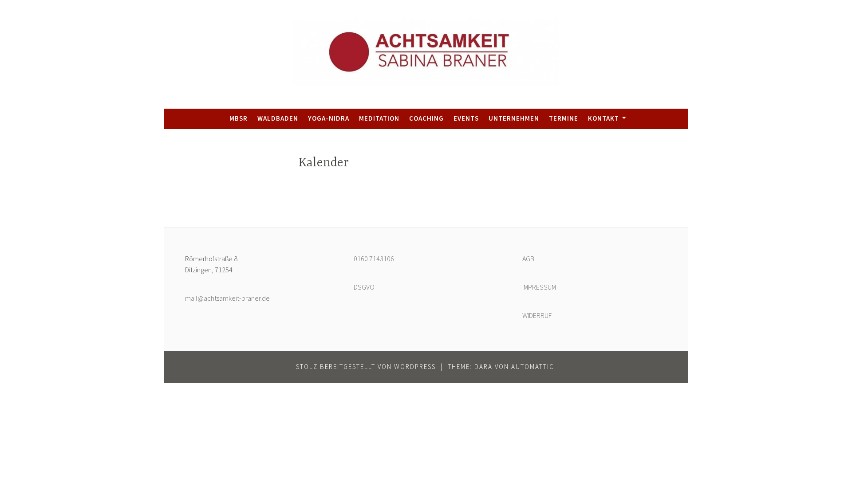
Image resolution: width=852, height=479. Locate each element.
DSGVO (364, 287)
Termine (563, 118)
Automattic (532, 366)
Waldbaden (277, 118)
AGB (528, 258)
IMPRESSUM (539, 287)
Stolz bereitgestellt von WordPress (366, 366)
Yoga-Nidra (328, 118)
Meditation (379, 118)
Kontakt (603, 118)
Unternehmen (514, 118)
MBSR (238, 118)
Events (466, 118)
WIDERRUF (537, 315)
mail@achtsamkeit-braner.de (227, 298)
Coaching (426, 118)
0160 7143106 (374, 258)
